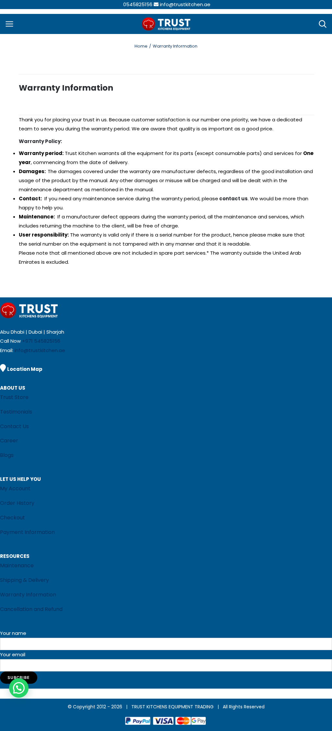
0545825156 (137, 4)
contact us (233, 198)
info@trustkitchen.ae (185, 4)
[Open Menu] (9, 23)
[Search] (322, 23)
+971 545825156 (41, 341)
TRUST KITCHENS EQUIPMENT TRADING (173, 706)
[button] (19, 688)
